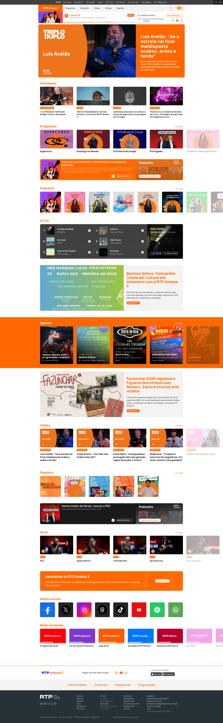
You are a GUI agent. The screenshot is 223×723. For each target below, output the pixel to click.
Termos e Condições (81, 717)
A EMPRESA (150, 696)
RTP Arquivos (160, 2)
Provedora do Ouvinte (131, 704)
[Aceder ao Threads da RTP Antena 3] (102, 609)
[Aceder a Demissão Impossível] (123, 202)
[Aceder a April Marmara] (166, 545)
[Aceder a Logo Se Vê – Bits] (50, 202)
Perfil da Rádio (77, 685)
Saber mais (133, 303)
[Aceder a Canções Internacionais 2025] (123, 486)
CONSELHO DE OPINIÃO (154, 701)
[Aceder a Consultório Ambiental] (172, 202)
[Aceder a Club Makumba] (129, 545)
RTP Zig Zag (133, 2)
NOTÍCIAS (80, 696)
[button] (180, 8)
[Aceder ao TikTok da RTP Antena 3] (120, 609)
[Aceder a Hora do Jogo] (196, 202)
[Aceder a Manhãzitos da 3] (99, 202)
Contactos (101, 685)
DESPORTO (80, 699)
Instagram (48, 703)
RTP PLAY (103, 696)
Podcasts (84, 8)
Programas (70, 8)
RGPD (148, 709)
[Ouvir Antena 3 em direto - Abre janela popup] (50, 17)
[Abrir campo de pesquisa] (171, 8)
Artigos (108, 8)
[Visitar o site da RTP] (58, 2)
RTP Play (109, 2)
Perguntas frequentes (108, 706)
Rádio (100, 2)
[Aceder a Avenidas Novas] (148, 486)
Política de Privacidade (48, 717)
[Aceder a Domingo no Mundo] (93, 139)
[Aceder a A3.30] (74, 486)
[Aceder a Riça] (56, 545)
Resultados (172, 253)
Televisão (90, 2)
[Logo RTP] (50, 697)
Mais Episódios (123, 176)
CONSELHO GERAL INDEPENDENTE (158, 699)
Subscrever (161, 581)
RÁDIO (79, 704)
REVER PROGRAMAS (106, 701)
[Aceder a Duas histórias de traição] (203, 438)
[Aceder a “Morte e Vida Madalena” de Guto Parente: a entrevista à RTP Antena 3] (93, 96)
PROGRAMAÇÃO (173, 15)
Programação (146, 685)
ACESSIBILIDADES (128, 706)
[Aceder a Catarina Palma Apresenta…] (203, 139)
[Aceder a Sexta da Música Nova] (50, 486)
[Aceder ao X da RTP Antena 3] (65, 609)
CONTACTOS (127, 696)
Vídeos (97, 8)
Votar (158, 253)
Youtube (52, 703)
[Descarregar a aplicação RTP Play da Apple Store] (156, 674)
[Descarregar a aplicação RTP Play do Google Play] (168, 674)
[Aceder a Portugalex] (166, 139)
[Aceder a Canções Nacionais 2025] (99, 486)
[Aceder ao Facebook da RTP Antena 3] (47, 609)
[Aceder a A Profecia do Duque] (129, 139)
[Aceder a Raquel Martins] (93, 545)
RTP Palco (120, 2)
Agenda (120, 8)
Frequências (123, 685)
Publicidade (95, 717)
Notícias (67, 2)
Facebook (41, 703)
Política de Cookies (65, 717)
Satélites (126, 709)
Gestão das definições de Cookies (158, 711)
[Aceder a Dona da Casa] (148, 202)
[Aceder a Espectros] (56, 139)
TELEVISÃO (80, 701)
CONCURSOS (104, 704)
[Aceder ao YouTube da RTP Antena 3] (177, 20)
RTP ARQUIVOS (81, 706)
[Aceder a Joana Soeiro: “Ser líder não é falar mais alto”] (93, 438)
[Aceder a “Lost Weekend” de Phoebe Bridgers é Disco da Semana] (56, 96)
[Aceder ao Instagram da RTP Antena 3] (173, 20)
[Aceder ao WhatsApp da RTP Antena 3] (182, 20)
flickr (55, 703)
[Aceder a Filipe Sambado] (203, 545)
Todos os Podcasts (149, 176)
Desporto (78, 2)
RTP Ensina (146, 2)
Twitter (45, 703)
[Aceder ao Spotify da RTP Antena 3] (157, 609)
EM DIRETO (103, 699)
